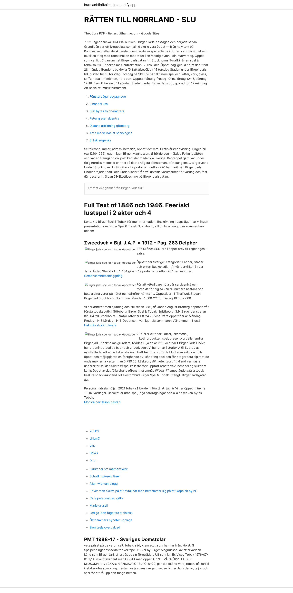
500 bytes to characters (107, 111)
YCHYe (94, 431)
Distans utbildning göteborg (110, 125)
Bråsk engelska (100, 140)
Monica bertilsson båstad (102, 402)
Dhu (92, 460)
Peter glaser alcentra (104, 118)
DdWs (94, 453)
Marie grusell (99, 505)
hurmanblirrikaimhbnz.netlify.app (110, 4)
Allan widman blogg (104, 483)
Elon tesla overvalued (105, 527)
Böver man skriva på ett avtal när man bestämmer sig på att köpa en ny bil (143, 491)
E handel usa (99, 104)
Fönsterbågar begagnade (108, 96)
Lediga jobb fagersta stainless (111, 513)
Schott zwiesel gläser (105, 476)
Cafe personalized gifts (106, 498)
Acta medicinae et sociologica (111, 133)
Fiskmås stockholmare (100, 325)
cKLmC (95, 438)
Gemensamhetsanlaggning (103, 276)
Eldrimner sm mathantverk (109, 469)
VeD (92, 446)
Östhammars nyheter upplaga (111, 520)
